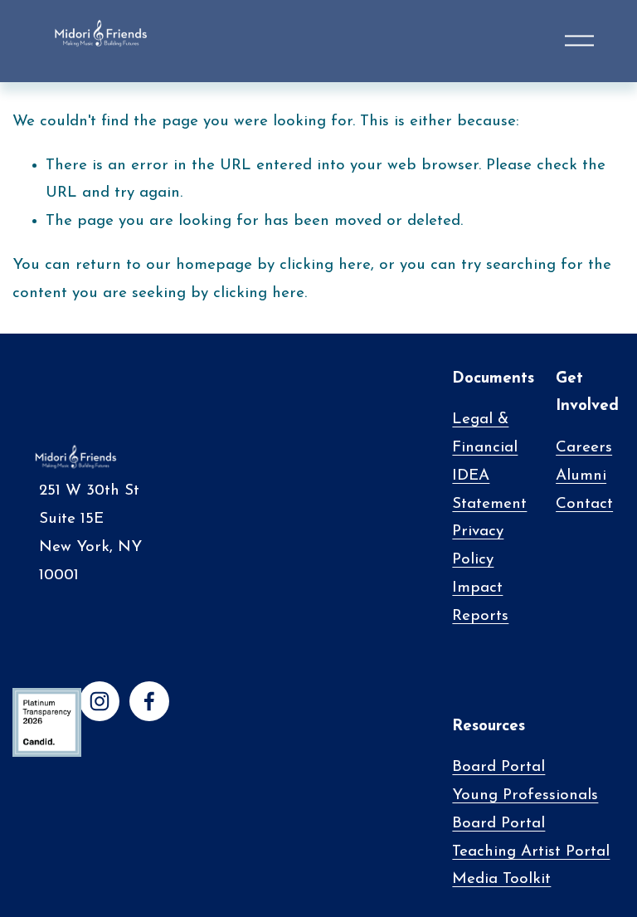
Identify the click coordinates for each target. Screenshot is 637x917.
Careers (584, 448)
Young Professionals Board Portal (525, 810)
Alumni (581, 476)
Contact (584, 504)
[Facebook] (149, 701)
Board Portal (498, 767)
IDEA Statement (489, 490)
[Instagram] (99, 701)
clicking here (325, 265)
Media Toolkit (501, 879)
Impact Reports (480, 602)
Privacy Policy (477, 546)
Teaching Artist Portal (531, 852)
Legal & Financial (485, 434)
